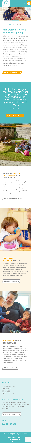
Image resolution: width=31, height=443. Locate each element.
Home (9, 24)
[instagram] (11, 424)
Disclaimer (15, 442)
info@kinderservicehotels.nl (10, 394)
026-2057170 (6, 392)
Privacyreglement (14, 439)
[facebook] (3, 424)
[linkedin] (7, 424)
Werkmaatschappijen (14, 437)
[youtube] (14, 424)
